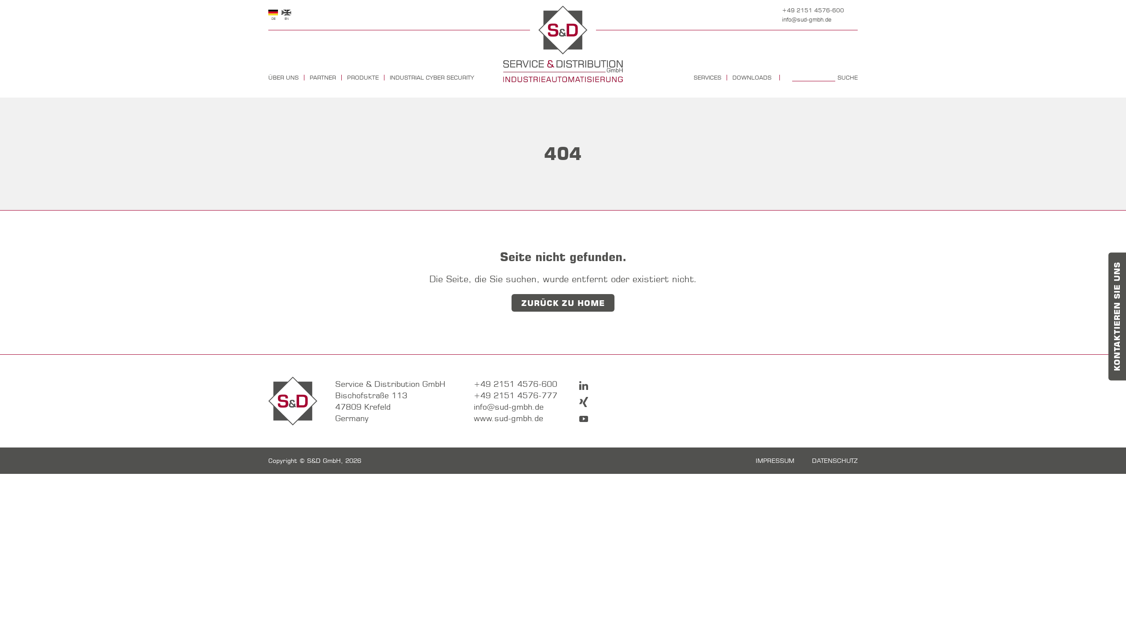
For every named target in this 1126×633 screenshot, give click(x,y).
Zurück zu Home (563, 303)
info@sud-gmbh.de (806, 19)
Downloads (751, 77)
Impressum (775, 461)
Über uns (283, 77)
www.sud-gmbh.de (508, 418)
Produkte (363, 77)
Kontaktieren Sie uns (1117, 316)
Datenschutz (835, 461)
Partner (323, 77)
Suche (847, 77)
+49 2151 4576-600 (813, 10)
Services (707, 77)
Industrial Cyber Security (432, 77)
